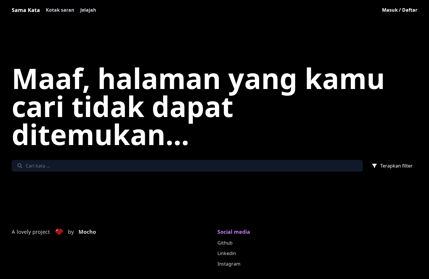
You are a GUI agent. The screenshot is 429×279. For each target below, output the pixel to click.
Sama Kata (26, 9)
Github (225, 243)
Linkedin (226, 253)
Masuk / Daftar (399, 10)
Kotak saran (60, 10)
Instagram (228, 264)
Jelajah (88, 10)
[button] (59, 232)
